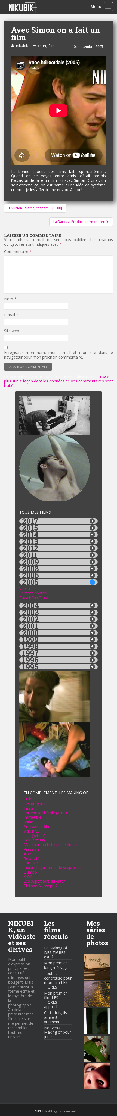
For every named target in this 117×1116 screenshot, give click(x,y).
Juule (28, 799)
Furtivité (31, 862)
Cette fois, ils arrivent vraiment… (55, 1017)
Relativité (32, 858)
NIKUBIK (41, 1111)
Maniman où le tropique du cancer (54, 844)
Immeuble (32, 817)
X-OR (28, 876)
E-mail (11, 315)
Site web (11, 331)
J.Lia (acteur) (34, 835)
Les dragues (34, 803)
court (42, 45)
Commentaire (18, 252)
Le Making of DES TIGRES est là (55, 952)
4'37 (27, 853)
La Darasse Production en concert (79, 221)
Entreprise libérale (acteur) (47, 812)
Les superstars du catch (45, 881)
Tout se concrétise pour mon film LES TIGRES (58, 980)
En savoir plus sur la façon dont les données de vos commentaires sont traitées (58, 381)
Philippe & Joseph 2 (41, 885)
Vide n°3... (27, 588)
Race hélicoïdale (33, 597)
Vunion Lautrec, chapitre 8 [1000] (36, 208)
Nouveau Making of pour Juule (57, 1032)
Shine (28, 821)
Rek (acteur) (34, 840)
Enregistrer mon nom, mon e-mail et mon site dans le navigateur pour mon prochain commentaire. (58, 355)
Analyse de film (37, 826)
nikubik (22, 45)
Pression (31, 849)
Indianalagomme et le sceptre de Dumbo (53, 870)
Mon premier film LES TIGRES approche (55, 999)
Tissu (28, 808)
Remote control (33, 593)
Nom (10, 299)
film (51, 45)
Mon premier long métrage (56, 965)
